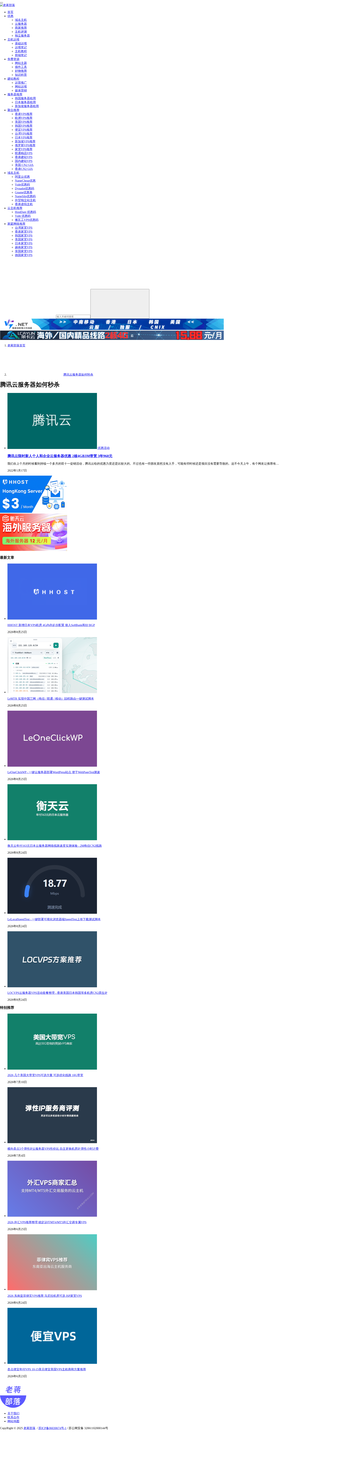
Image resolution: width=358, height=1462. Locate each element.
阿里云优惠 (22, 176)
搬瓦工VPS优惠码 (26, 219)
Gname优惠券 (23, 192)
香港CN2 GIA (24, 168)
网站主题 (21, 63)
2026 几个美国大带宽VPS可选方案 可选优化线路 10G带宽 (45, 1075)
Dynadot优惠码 (24, 188)
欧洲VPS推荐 (23, 117)
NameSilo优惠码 (25, 196)
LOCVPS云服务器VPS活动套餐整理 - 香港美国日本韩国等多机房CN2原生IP (57, 992)
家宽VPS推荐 (23, 149)
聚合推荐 (13, 110)
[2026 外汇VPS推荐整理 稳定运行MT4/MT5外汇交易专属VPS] (52, 1215)
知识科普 (21, 74)
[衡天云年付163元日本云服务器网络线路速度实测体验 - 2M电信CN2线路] (52, 839)
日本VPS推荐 (23, 137)
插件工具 (21, 67)
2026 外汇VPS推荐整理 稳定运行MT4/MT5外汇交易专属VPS (47, 1222)
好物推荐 (21, 70)
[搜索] (119, 304)
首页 (10, 12)
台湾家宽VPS (23, 227)
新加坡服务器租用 (27, 106)
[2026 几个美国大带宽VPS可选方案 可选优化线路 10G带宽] (52, 1068)
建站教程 (13, 78)
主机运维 (13, 39)
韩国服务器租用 (25, 98)
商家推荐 (21, 27)
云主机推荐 (14, 208)
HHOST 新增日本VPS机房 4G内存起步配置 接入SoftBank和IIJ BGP (51, 625)
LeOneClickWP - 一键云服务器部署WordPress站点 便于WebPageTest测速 (53, 772)
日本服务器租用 (25, 102)
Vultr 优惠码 (23, 215)
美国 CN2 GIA (24, 165)
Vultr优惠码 (22, 184)
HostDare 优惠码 (25, 212)
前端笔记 (21, 55)
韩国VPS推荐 (23, 125)
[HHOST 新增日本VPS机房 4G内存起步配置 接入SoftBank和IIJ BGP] (52, 618)
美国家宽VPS (23, 239)
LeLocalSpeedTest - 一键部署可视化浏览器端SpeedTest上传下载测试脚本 (54, 919)
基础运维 (21, 43)
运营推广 (21, 82)
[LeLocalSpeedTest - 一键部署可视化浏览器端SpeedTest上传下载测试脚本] (52, 912)
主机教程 (21, 51)
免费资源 (13, 59)
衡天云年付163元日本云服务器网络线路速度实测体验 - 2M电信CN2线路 (54, 845)
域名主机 (21, 19)
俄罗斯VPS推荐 (25, 145)
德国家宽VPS (23, 255)
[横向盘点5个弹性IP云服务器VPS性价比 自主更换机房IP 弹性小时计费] (52, 1142)
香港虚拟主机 (24, 204)
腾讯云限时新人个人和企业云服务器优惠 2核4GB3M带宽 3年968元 (59, 456)
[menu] (1, 2)
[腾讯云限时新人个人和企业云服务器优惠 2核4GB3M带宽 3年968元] (52, 448)
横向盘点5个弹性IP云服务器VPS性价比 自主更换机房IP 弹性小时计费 (53, 1148)
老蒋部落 (29, 1428)
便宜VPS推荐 (23, 129)
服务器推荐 (14, 94)
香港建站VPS (23, 157)
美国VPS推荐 (23, 121)
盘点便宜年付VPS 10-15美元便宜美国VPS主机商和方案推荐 (46, 1369)
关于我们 (13, 1413)
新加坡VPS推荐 (25, 141)
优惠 (10, 16)
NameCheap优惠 (25, 180)
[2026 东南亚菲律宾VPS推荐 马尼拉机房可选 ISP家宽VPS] (52, 1289)
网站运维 (21, 86)
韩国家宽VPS (23, 235)
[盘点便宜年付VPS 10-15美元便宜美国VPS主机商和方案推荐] (52, 1362)
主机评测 (21, 31)
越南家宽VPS (23, 247)
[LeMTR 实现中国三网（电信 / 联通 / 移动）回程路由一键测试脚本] (52, 692)
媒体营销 (21, 90)
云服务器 (21, 23)
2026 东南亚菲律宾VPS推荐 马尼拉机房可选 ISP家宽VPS (44, 1295)
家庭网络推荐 (16, 223)
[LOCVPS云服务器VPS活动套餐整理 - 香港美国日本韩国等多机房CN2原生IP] (52, 986)
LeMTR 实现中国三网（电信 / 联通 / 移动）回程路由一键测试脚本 (50, 698)
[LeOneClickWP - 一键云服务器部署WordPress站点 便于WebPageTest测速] (52, 765)
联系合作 (13, 1417)
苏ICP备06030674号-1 (52, 1428)
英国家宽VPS (23, 251)
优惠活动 (104, 448)
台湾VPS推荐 (23, 133)
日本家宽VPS (23, 243)
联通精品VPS (23, 153)
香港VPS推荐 (23, 114)
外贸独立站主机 (25, 200)
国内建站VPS (23, 161)
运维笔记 (21, 47)
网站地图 (13, 1421)
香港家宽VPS (23, 231)
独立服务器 (22, 35)
